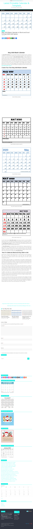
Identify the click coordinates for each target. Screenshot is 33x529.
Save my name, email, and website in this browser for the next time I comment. (14, 352)
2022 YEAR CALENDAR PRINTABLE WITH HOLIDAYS (8, 474)
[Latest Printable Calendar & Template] (2, 10)
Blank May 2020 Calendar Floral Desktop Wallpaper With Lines (19, 305)
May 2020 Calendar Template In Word (15, 317)
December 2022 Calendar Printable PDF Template (8, 463)
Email (2, 343)
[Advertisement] (16, 46)
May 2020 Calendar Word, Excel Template (5, 317)
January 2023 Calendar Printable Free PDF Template (8, 462)
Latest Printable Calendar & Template (16, 4)
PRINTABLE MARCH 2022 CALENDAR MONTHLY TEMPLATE (9, 471)
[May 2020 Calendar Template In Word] (16, 310)
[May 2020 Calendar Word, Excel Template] (6, 310)
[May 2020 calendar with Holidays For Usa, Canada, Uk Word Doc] (27, 310)
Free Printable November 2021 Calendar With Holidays (8, 478)
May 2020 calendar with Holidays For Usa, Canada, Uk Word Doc (26, 317)
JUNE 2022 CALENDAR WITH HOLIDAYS (6, 467)
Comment (3, 325)
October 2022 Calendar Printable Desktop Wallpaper (8, 466)
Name (2, 338)
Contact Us (2, 504)
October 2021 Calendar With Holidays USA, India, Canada (9, 479)
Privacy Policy (3, 505)
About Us (2, 503)
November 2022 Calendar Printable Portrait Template (17, 1)
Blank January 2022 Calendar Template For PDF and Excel (9, 475)
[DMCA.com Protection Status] (29, 511)
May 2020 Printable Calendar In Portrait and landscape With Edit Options (15, 303)
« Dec (2, 498)
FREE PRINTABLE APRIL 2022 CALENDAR (7, 470)
